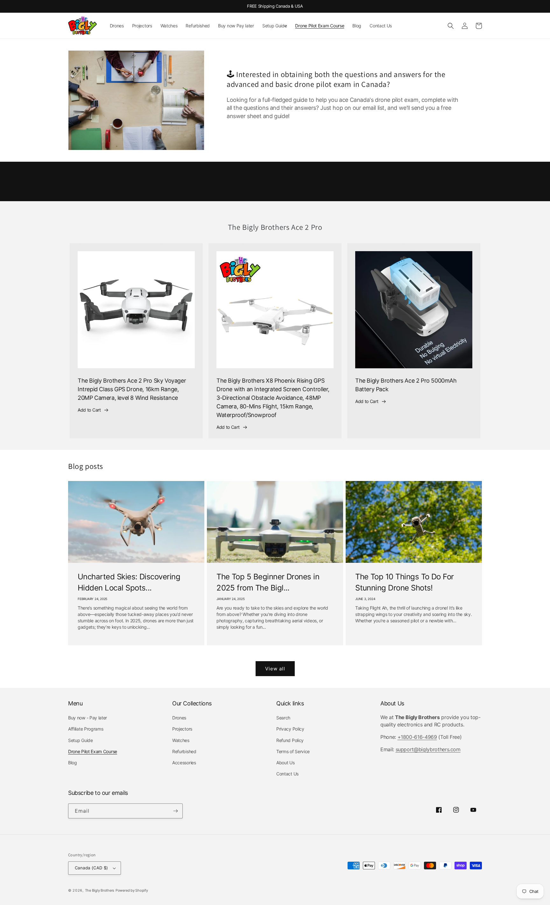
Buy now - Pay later (87, 717)
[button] (275, 26)
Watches (180, 740)
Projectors (182, 729)
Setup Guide (80, 740)
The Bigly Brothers (100, 890)
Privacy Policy (290, 729)
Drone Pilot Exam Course (92, 751)
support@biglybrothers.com (428, 749)
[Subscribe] (175, 810)
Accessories (184, 762)
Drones (179, 717)
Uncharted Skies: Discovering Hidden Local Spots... (129, 582)
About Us (285, 762)
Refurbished (184, 751)
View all (275, 669)
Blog (72, 762)
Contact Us (287, 773)
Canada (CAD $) (91, 867)
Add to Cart (89, 410)
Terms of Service (293, 751)
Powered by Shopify (132, 890)
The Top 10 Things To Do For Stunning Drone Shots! (404, 582)
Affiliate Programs (85, 729)
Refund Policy (290, 740)
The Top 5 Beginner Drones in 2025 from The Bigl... (267, 582)
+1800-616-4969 (417, 737)
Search (283, 717)
